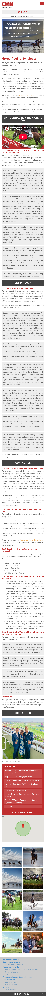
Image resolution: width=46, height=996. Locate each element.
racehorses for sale (26, 95)
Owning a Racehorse (12, 972)
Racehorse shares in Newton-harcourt (17, 977)
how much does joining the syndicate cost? (22, 780)
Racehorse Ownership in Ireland (32, 540)
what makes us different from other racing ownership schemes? (22, 772)
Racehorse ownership (11, 959)
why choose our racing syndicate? (18, 777)
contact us (9, 806)
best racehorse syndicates (15, 790)
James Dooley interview (14, 964)
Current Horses (10, 982)
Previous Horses (11, 985)
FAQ (6, 974)
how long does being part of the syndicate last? (22, 785)
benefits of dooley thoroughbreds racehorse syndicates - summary (22, 801)
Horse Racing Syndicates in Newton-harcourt (21, 969)
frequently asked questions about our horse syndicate (22, 795)
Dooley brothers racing (11, 962)
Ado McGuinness (11, 990)
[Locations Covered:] (2, 3)
